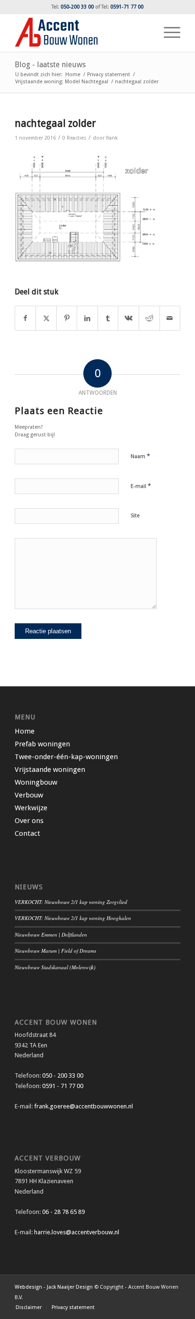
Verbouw (29, 795)
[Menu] (167, 33)
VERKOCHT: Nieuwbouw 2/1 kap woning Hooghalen (73, 917)
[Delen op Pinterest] (67, 318)
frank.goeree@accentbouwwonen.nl (83, 1106)
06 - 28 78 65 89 (63, 1211)
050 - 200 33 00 (62, 1075)
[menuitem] (167, 33)
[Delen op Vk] (128, 318)
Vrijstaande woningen (50, 769)
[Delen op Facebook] (25, 318)
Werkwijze (31, 808)
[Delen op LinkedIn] (87, 318)
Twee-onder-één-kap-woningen (66, 756)
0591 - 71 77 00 (62, 1085)
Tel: (73, 7)
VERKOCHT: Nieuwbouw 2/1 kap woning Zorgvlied (71, 901)
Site (135, 516)
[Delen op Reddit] (149, 318)
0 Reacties (74, 138)
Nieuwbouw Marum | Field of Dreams (55, 950)
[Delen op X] (46, 318)
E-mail (141, 485)
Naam (140, 456)
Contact (27, 833)
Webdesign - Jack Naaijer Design (54, 1287)
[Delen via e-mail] (170, 318)
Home (25, 731)
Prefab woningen (42, 744)
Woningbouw (36, 782)
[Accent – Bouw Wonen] (81, 33)
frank (111, 138)
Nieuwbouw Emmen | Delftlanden (51, 934)
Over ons (29, 820)
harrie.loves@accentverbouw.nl (76, 1232)
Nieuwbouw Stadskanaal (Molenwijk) (55, 967)
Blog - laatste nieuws (50, 64)
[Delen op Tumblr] (108, 318)
